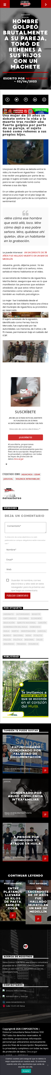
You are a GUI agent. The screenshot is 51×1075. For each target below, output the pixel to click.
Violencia (33, 644)
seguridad (9, 644)
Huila (6, 631)
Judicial (25, 17)
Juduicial (8, 479)
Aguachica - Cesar (31, 474)
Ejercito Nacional (26, 623)
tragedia (21, 644)
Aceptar (26, 1071)
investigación (28, 631)
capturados (10, 618)
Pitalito (38, 635)
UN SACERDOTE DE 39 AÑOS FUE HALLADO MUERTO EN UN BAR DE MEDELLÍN (25, 256)
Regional (29, 639)
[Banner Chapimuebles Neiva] (26, 315)
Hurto (15, 631)
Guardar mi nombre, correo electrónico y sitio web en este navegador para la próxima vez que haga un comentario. (28, 580)
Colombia (24, 618)
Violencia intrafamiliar (28, 479)
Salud (40, 639)
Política (18, 639)
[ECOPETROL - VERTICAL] (26, 689)
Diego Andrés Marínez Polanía (18, 769)
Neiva (28, 635)
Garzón (42, 623)
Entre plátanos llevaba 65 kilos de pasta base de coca (13, 898)
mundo (7, 635)
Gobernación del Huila (15, 627)
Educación (9, 623)
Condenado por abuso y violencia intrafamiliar (25, 796)
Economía (36, 618)
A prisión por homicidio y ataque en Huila (25, 840)
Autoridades (22, 614)
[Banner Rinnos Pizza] (26, 111)
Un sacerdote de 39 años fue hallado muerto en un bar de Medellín (38, 900)
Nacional (18, 635)
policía (7, 639)
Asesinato (9, 614)
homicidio (35, 627)
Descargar (19, 458)
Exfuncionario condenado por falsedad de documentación (25, 752)
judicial (42, 631)
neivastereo (37, 78)
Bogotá (36, 614)
